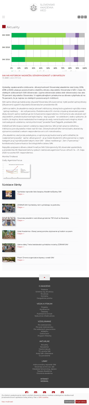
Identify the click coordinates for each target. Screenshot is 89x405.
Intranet (44, 379)
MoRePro (44, 331)
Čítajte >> (20, 194)
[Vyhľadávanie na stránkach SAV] (79, 17)
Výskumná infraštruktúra (44, 316)
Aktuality (13, 27)
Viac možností (7, 402)
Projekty (44, 307)
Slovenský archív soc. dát (44, 367)
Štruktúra (44, 294)
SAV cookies (43, 397)
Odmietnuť (69, 402)
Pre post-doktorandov (44, 327)
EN (85, 17)
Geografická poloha (44, 298)
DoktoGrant (44, 334)
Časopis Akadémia (44, 371)
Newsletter (44, 347)
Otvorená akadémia (45, 373)
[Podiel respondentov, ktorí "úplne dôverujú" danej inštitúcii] (16, 170)
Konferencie (44, 309)
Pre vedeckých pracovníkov (44, 329)
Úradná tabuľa (44, 349)
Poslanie (44, 290)
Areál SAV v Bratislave (44, 353)
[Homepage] (33, 7)
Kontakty (44, 296)
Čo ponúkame (44, 356)
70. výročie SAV (44, 351)
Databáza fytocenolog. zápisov (44, 369)
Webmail (44, 381)
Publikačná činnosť (44, 314)
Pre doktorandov (44, 325)
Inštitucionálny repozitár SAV (44, 365)
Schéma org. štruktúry (44, 292)
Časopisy (44, 312)
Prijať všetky (81, 402)
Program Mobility (44, 336)
